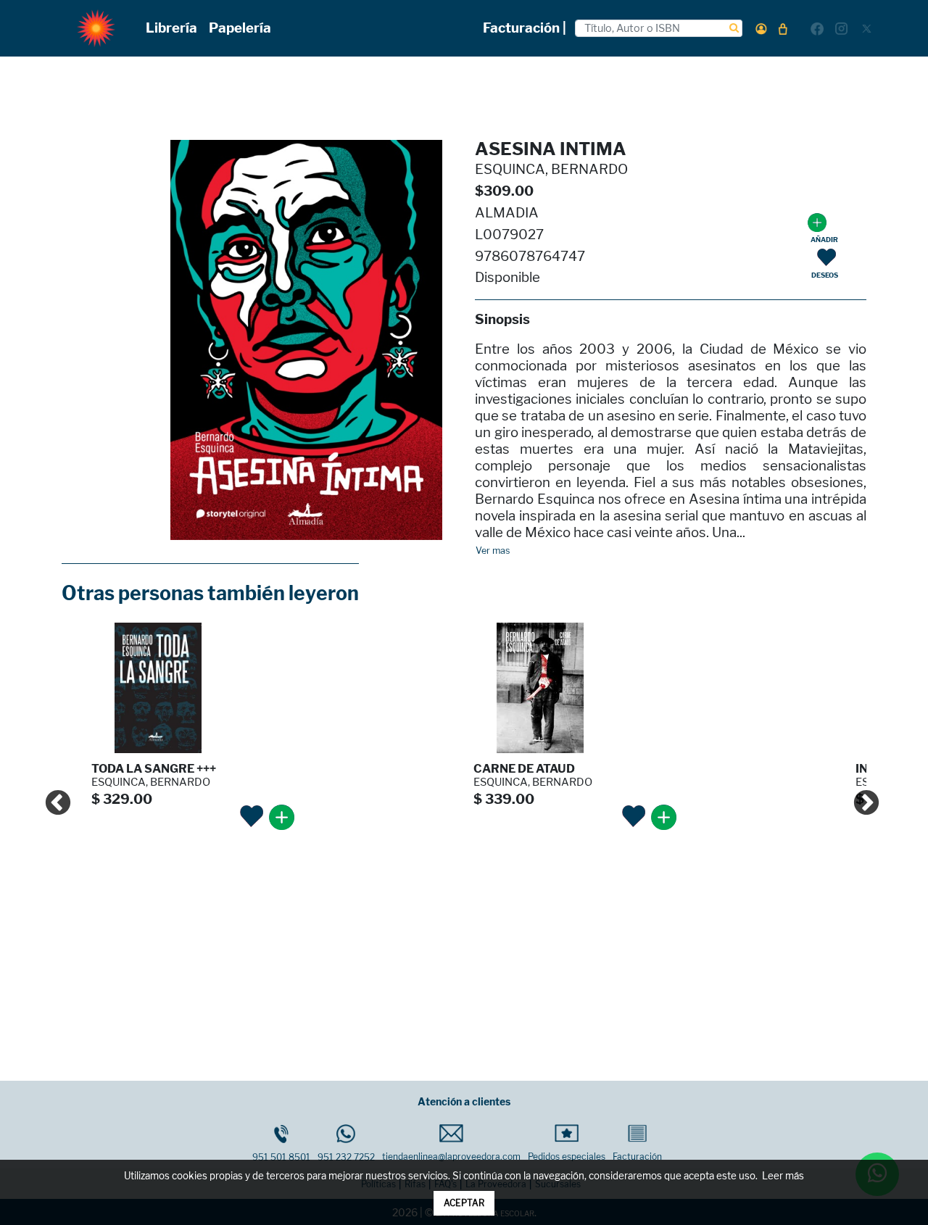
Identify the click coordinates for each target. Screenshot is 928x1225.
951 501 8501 (281, 1157)
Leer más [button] (783, 1176)
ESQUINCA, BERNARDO (551, 169)
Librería (171, 28)
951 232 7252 (346, 1157)
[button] (761, 28)
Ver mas (493, 551)
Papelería (240, 28)
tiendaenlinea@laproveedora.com (451, 1156)
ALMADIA (507, 212)
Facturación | (524, 28)
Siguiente (859, 796)
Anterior (51, 796)
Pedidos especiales (566, 1156)
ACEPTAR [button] (464, 1202)
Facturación (637, 1156)
